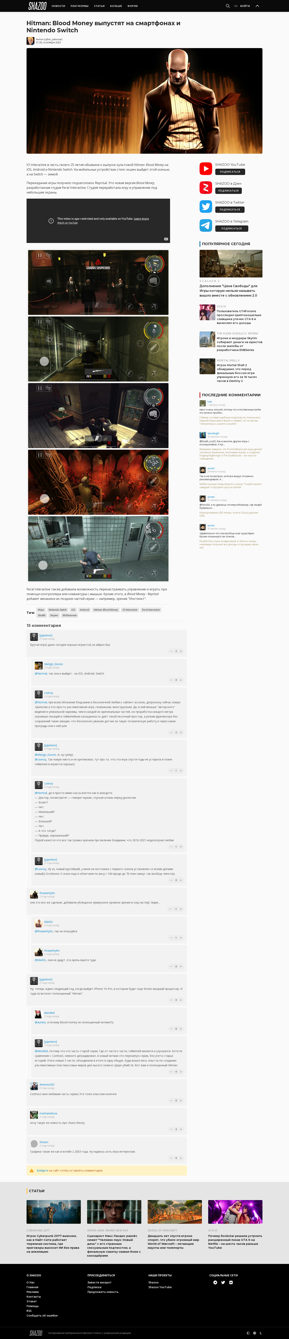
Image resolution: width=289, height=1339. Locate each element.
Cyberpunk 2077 (38, 1230)
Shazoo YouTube (160, 1287)
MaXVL (48, 922)
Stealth (41, 615)
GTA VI (221, 306)
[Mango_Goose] (39, 666)
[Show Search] (227, 6)
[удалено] (46, 635)
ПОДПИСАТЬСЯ (230, 171)
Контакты (34, 1296)
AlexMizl (49, 1013)
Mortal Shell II (228, 360)
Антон (39, 39)
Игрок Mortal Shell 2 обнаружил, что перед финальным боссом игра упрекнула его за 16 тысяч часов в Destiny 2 (237, 373)
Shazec (44, 1142)
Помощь (33, 1306)
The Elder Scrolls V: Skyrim (237, 333)
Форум (132, 6)
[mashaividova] (34, 1115)
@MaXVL (40, 960)
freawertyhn (47, 893)
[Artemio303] (34, 1086)
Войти (245, 6)
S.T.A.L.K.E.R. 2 (209, 281)
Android (84, 609)
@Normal (41, 673)
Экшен (54, 615)
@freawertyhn (44, 931)
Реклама (33, 1292)
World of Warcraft (162, 1230)
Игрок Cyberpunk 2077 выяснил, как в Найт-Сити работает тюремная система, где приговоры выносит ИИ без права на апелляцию (53, 1243)
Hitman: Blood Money (106, 609)
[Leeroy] (39, 694)
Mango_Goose (53, 664)
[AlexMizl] (39, 1014)
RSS (29, 1311)
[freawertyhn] (34, 895)
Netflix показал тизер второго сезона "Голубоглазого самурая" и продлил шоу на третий (231, 486)
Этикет (32, 1301)
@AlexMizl (41, 1051)
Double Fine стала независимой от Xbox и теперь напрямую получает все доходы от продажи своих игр (229, 544)
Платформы (79, 6)
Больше (116, 6)
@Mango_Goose (45, 755)
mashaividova (48, 1113)
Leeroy (48, 693)
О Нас (31, 1282)
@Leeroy (40, 759)
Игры (41, 609)
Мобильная (69, 615)
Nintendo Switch (58, 609)
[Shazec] (34, 1144)
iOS (73, 609)
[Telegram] (215, 1282)
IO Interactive (130, 609)
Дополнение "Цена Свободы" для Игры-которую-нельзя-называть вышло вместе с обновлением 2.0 (228, 290)
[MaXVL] (39, 923)
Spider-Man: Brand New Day (107, 1230)
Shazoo (153, 1282)
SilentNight (213, 433)
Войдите (42, 1170)
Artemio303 (47, 1084)
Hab (209, 401)
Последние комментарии (231, 395)
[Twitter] (223, 1282)
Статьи (99, 6)
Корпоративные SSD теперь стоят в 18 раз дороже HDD (229, 514)
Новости (58, 6)
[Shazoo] (37, 6)
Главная (32, 1287)
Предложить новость (102, 1292)
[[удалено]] (34, 637)
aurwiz (211, 468)
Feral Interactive (151, 609)
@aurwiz (40, 1022)
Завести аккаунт (99, 1282)
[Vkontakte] (231, 1282)
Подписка (94, 1287)
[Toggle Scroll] (257, 6)
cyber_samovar (53, 39)
